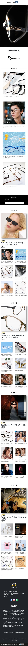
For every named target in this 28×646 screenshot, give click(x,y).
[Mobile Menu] (16, 2)
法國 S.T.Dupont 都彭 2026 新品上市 (10, 186)
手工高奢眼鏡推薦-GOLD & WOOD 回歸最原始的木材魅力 (6, 388)
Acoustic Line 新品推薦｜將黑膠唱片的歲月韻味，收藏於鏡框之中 (21, 279)
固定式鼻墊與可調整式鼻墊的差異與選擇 (11, 96)
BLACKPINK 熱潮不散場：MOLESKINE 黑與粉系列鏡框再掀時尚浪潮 (7, 553)
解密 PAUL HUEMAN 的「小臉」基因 (13, 426)
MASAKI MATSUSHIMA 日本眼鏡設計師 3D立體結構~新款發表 (7, 295)
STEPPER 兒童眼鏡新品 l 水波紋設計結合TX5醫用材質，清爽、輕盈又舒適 (21, 263)
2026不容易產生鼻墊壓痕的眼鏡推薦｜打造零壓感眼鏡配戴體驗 (7, 355)
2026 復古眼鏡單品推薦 (19, 370)
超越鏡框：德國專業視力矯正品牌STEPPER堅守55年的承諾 (7, 570)
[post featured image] (14, 83)
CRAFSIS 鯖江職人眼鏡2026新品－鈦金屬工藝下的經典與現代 (7, 263)
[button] (20, 2)
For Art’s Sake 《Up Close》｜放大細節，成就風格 (13, 244)
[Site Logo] (11, 2)
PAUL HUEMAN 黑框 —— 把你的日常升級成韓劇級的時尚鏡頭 (21, 388)
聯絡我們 (6, 632)
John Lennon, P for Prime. (20, 354)
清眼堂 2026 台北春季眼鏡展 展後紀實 (13, 518)
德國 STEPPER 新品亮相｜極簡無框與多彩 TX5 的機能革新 (20, 295)
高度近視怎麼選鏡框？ (19, 568)
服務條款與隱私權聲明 (19, 632)
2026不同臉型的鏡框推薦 (6, 536)
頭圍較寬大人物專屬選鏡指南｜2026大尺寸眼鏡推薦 (13, 336)
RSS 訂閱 (11, 632)
